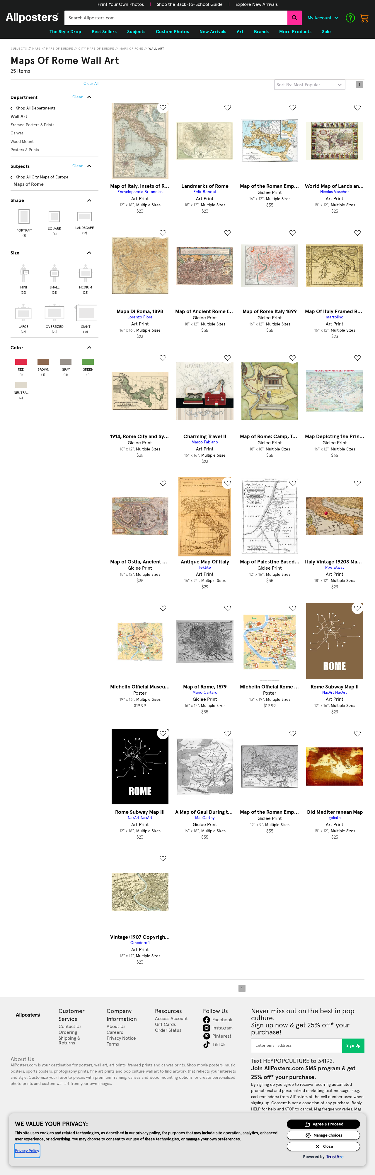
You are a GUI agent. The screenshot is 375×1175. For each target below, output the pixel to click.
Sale (326, 31)
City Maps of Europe (96, 48)
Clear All (90, 84)
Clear (77, 166)
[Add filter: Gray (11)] (65, 360)
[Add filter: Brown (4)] (43, 360)
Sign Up (353, 1046)
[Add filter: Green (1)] (88, 360)
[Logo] (32, 18)
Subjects (19, 48)
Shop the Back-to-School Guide (190, 4)
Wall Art (156, 48)
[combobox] (175, 18)
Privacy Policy (27, 1150)
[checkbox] (23, 278)
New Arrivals (213, 31)
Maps (36, 48)
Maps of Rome (131, 48)
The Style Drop (65, 31)
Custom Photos (172, 31)
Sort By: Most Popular (298, 84)
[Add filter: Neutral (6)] (21, 383)
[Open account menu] (336, 18)
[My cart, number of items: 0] (364, 18)
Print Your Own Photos (121, 4)
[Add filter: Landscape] (85, 216)
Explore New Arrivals (257, 4)
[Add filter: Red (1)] (21, 360)
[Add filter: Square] (55, 216)
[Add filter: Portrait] (24, 216)
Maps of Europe (59, 48)
